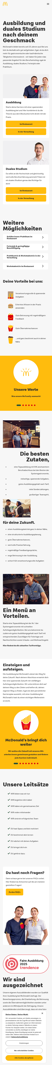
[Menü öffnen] (48, 4)
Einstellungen (24, 1043)
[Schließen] (42, 1013)
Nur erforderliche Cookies (24, 1050)
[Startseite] (6, 4)
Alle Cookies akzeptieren (24, 1058)
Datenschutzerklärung (19, 1037)
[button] (19, 405)
